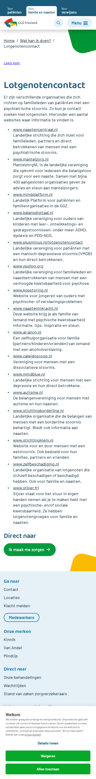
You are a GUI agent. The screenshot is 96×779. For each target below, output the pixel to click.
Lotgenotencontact (22, 46)
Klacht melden (17, 605)
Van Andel (13, 647)
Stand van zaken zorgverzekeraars (35, 693)
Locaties (12, 597)
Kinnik (9, 639)
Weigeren (48, 756)
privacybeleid (32, 734)
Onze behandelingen (22, 677)
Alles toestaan (48, 769)
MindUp (11, 655)
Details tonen (48, 743)
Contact (11, 589)
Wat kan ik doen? (35, 40)
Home (9, 40)
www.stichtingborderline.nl (38, 410)
